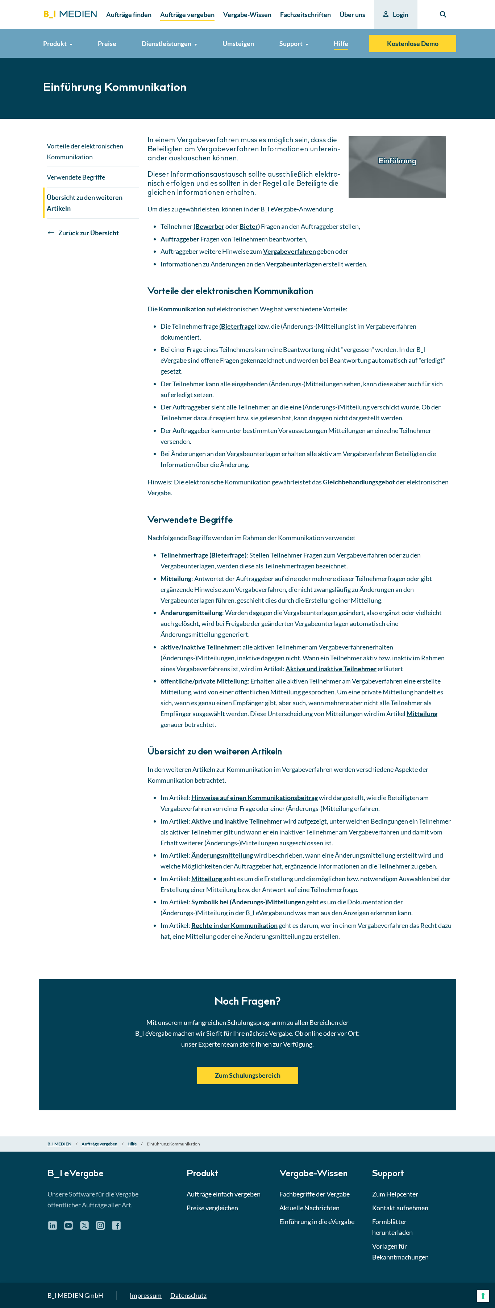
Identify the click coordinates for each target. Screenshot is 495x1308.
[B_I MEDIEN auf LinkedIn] (52, 1228)
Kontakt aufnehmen (400, 1208)
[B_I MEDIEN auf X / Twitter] (84, 1228)
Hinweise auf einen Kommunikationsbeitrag (254, 798)
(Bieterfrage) (237, 326)
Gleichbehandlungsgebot (359, 482)
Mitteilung (422, 714)
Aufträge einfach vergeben (224, 1194)
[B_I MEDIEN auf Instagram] (100, 1228)
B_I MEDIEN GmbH (75, 1295)
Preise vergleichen (212, 1208)
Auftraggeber (180, 239)
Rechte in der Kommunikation (234, 925)
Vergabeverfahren (289, 251)
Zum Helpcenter (395, 1194)
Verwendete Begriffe (76, 177)
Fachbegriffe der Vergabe (314, 1194)
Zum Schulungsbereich (247, 1075)
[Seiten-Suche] (443, 14)
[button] (247, 597)
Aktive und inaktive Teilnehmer (331, 669)
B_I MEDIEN (59, 1144)
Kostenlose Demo (412, 43)
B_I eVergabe (75, 1174)
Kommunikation (182, 309)
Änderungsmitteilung (222, 855)
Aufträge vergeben (99, 1144)
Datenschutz (188, 1295)
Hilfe (132, 1144)
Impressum (146, 1295)
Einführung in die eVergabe (316, 1221)
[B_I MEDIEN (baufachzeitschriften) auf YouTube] (68, 1228)
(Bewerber (209, 226)
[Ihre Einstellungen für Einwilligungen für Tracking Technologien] (483, 1296)
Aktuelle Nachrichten (309, 1208)
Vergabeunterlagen (294, 264)
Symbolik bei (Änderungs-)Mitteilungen (248, 902)
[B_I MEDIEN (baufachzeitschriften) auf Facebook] (116, 1228)
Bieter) (250, 226)
